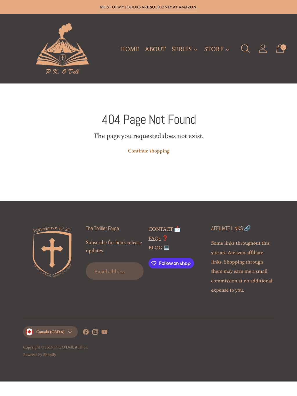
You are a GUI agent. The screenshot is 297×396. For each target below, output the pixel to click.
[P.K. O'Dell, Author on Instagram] (95, 332)
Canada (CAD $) (50, 331)
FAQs (154, 238)
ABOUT (155, 49)
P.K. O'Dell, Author (70, 347)
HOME (129, 49)
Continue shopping (148, 150)
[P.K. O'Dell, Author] (62, 49)
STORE (214, 49)
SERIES (182, 49)
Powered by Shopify (39, 354)
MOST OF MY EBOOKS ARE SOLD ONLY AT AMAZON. (148, 7)
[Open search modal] (245, 49)
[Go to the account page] (263, 49)
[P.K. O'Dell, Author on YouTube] (104, 332)
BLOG (155, 247)
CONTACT (160, 228)
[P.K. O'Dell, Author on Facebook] (85, 332)
